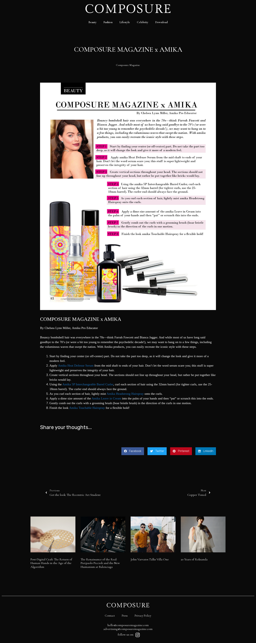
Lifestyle (124, 22)
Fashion (108, 22)
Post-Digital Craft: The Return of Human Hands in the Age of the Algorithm (51, 563)
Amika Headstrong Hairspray (125, 393)
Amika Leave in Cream (106, 398)
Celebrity (142, 22)
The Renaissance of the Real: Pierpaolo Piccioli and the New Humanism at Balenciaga (100, 563)
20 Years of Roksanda (194, 559)
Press (125, 615)
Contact (110, 615)
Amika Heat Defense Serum (76, 365)
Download (161, 22)
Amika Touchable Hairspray (87, 408)
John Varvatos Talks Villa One (150, 559)
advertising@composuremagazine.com (128, 629)
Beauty (92, 22)
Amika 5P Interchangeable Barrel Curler (87, 384)
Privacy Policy (143, 615)
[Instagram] (137, 635)
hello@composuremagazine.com (128, 625)
